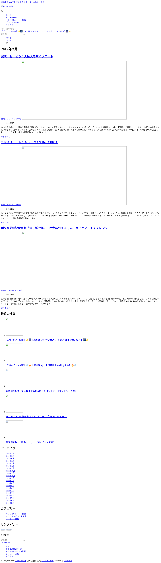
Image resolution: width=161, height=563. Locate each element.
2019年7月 (10, 481)
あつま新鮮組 (20, 561)
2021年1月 (10, 468)
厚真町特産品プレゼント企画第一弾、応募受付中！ (22, 2)
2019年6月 (10, 483)
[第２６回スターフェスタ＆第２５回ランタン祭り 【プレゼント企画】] (14, 386)
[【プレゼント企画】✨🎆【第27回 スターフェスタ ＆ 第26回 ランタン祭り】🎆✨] (14, 335)
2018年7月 (10, 498)
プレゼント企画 (12, 22)
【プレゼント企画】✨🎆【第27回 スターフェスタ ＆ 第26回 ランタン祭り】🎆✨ (36, 31)
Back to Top (5, 542)
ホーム (8, 15)
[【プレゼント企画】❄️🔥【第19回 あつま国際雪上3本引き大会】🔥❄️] (14, 361)
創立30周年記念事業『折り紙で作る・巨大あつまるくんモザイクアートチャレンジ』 (56, 227)
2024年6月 (10, 458)
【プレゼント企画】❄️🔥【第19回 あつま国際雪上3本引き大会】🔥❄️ (41, 365)
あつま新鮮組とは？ (14, 17)
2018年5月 (10, 503)
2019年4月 (10, 488)
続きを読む (5, 137)
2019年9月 (10, 478)
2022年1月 (10, 466)
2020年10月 (10, 471)
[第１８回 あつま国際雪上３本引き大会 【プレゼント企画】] (14, 412)
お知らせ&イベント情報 (16, 20)
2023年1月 (10, 463)
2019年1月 (10, 493)
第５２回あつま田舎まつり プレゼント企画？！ (31, 442)
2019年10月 (10, 476)
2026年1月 (10, 453)
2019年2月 (10, 491)
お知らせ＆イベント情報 (11, 290)
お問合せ (9, 25)
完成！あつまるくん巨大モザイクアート (27, 56)
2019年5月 (10, 486)
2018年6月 (10, 500)
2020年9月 (10, 473)
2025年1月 (10, 456)
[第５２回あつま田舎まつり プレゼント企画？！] (14, 437)
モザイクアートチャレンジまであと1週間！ (29, 142)
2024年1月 (10, 461)
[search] (24, 34)
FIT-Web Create (47, 561)
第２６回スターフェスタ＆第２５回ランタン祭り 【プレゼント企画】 (41, 391)
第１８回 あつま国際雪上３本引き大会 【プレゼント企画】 (36, 416)
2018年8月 (10, 496)
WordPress (68, 561)
